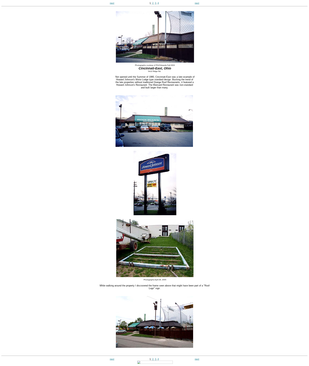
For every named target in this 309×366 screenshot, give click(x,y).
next (112, 3)
